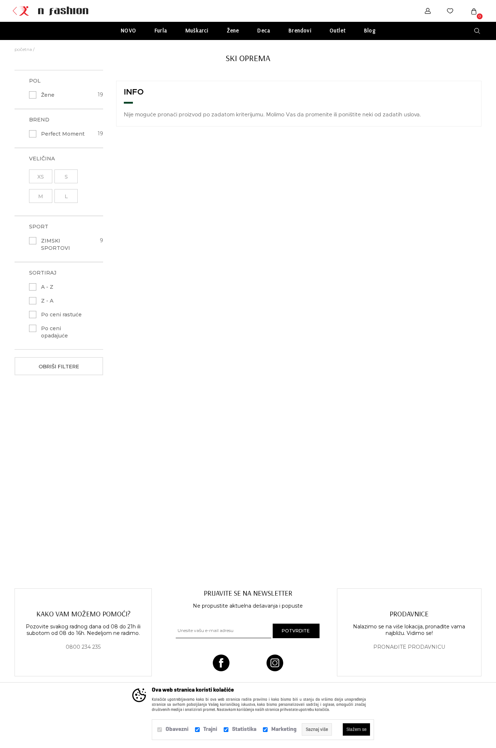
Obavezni (177, 728)
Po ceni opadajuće (54, 332)
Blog (369, 30)
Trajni (210, 728)
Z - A (47, 300)
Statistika (244, 728)
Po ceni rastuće (61, 314)
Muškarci (197, 30)
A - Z (47, 287)
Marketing (284, 728)
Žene (233, 30)
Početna (23, 49)
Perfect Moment (63, 134)
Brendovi (300, 30)
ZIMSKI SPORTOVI (55, 244)
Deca (263, 30)
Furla (160, 30)
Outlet (338, 30)
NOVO (128, 30)
